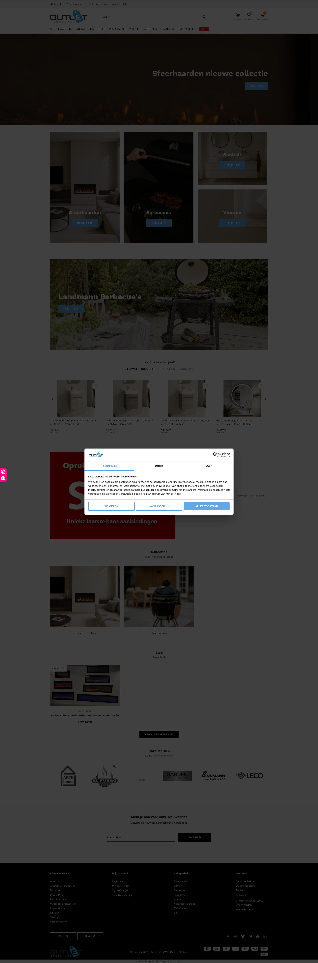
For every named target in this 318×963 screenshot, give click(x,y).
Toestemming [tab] (109, 465)
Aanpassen (157, 506)
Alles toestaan (206, 506)
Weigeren (111, 506)
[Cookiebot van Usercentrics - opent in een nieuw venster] (215, 454)
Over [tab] (209, 465)
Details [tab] (159, 465)
